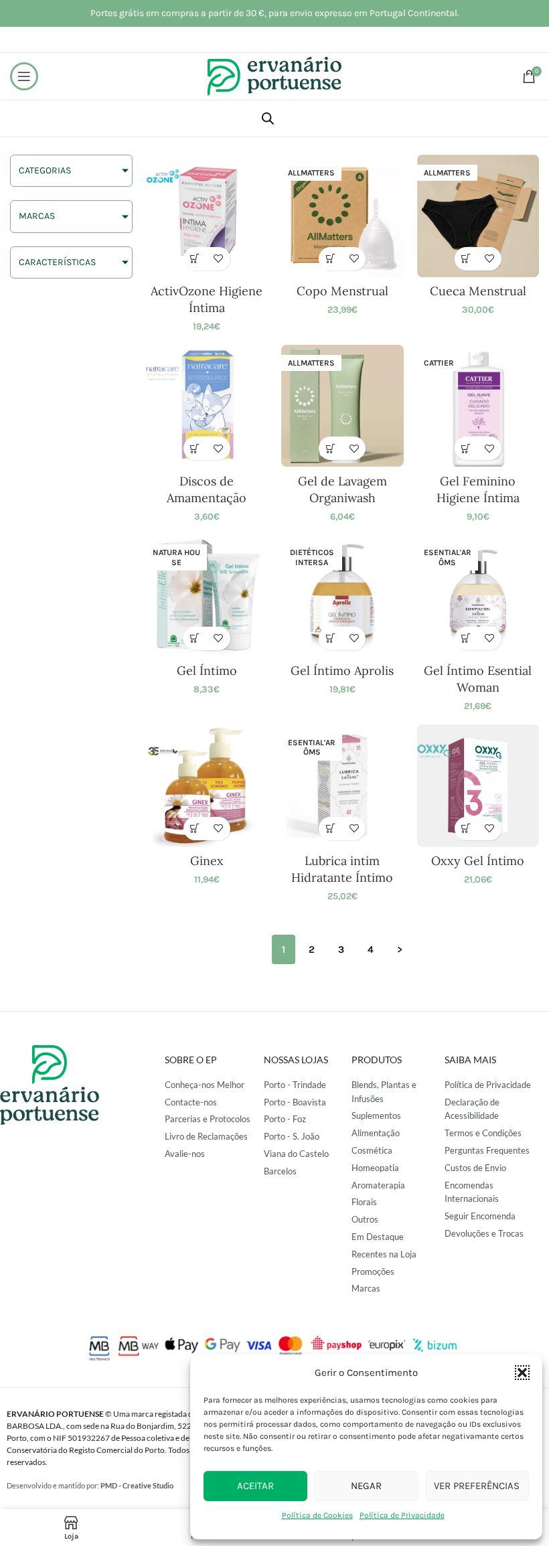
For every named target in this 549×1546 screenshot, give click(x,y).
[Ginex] (207, 785)
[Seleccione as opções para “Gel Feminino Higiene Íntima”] (466, 448)
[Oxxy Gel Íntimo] (478, 785)
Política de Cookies (317, 1515)
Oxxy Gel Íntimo (477, 860)
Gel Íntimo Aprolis (342, 670)
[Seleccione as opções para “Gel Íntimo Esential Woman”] (466, 638)
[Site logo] (274, 75)
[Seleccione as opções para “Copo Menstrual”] (330, 258)
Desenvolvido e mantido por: (90, 1485)
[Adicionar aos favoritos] (218, 258)
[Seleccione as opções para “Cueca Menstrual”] (466, 258)
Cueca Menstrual (478, 291)
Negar (366, 1486)
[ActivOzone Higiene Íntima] (207, 216)
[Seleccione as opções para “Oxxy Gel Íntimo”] (466, 828)
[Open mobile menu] (24, 76)
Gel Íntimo (207, 670)
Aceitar (255, 1486)
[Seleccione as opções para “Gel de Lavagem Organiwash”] (330, 448)
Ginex (207, 860)
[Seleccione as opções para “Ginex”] (195, 828)
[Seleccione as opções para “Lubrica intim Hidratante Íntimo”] (330, 828)
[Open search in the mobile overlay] (267, 118)
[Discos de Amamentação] (207, 406)
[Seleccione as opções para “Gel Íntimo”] (195, 638)
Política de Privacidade (402, 1515)
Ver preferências (477, 1486)
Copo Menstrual (342, 291)
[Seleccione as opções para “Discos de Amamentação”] (195, 448)
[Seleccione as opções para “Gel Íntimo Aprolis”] (330, 638)
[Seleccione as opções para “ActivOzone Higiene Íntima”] (195, 258)
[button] (522, 1372)
